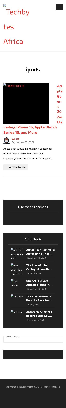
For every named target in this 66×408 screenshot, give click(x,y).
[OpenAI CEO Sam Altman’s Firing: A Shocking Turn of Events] (17, 285)
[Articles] (33, 403)
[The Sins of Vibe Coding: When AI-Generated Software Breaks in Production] (17, 269)
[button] (59, 7)
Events (15, 139)
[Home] (11, 403)
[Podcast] (55, 403)
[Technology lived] (16, 26)
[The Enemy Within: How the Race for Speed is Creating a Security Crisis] (17, 300)
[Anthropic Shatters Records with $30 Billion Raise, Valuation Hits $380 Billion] (17, 316)
